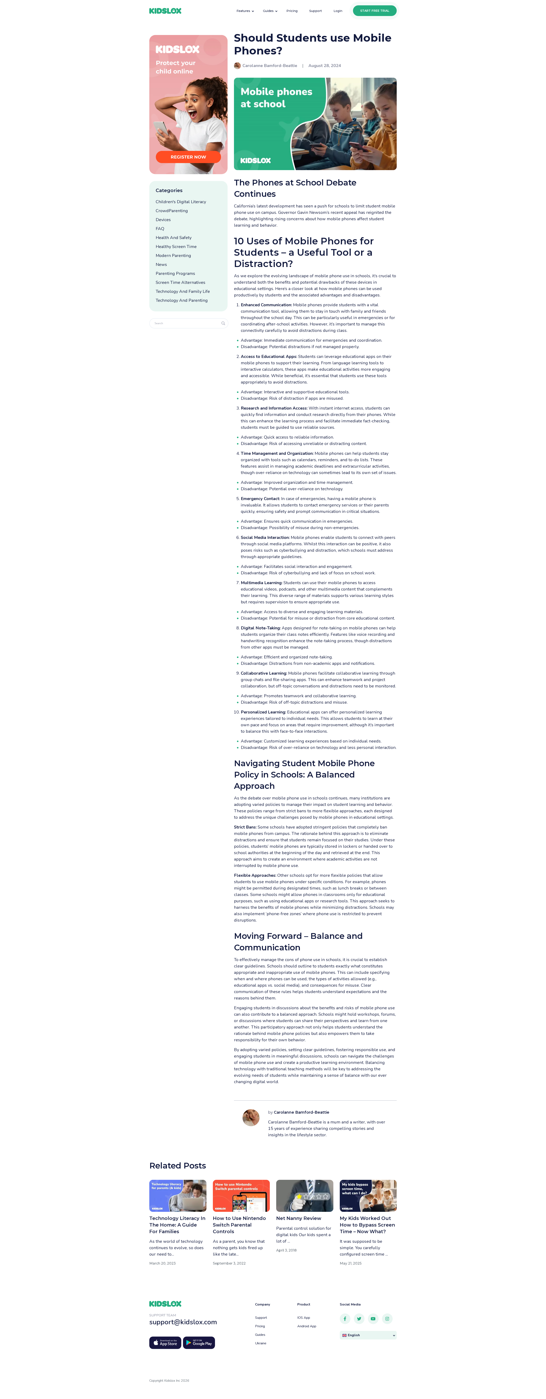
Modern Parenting (173, 255)
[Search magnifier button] (223, 323)
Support (261, 1317)
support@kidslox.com (183, 1322)
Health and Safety (174, 238)
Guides (260, 1334)
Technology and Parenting (182, 300)
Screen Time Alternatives (180, 282)
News (161, 264)
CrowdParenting (172, 211)
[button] (368, 1335)
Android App (306, 1326)
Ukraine (260, 1343)
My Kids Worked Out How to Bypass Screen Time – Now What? (367, 1224)
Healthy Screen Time (176, 246)
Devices (163, 220)
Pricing (260, 1326)
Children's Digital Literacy (181, 202)
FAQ (160, 229)
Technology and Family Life (183, 291)
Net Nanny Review (298, 1218)
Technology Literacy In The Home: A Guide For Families (177, 1224)
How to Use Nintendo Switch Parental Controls (239, 1224)
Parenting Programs (175, 273)
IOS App (303, 1317)
